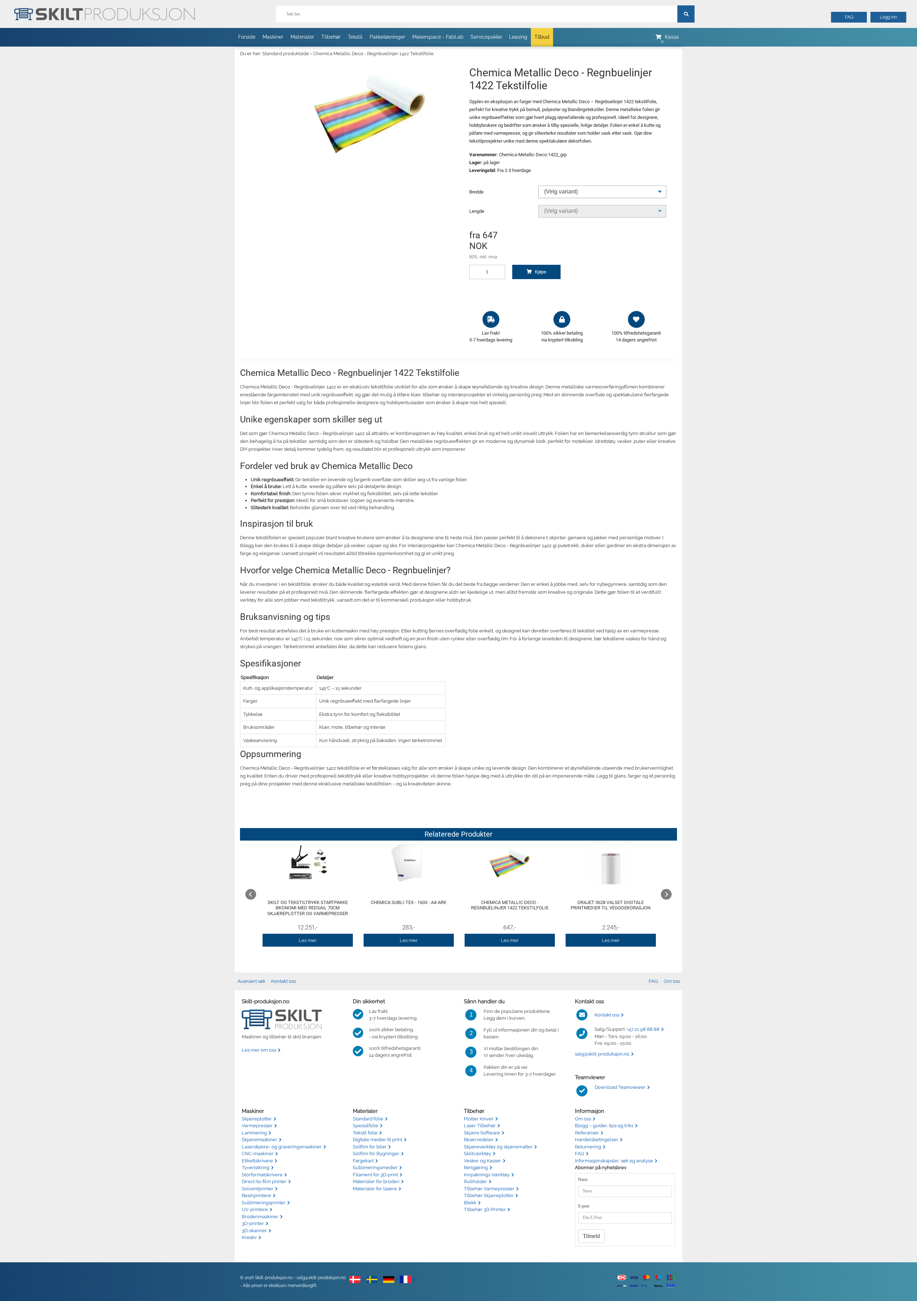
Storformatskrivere (262, 1174)
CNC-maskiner (258, 1153)
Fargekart (363, 1160)
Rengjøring (476, 1167)
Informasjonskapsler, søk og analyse (614, 1160)
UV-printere (255, 1209)
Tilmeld (591, 1236)
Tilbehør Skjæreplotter (489, 1195)
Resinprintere (256, 1195)
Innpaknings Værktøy (487, 1174)
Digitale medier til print (377, 1139)
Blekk (470, 1202)
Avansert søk (251, 981)
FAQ (849, 17)
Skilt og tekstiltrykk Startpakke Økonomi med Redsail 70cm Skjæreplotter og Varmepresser (307, 908)
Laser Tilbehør (480, 1125)
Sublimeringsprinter (263, 1202)
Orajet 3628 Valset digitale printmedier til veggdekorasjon (610, 905)
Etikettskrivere (257, 1160)
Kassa (672, 37)
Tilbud (541, 37)
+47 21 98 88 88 (642, 1029)
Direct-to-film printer (264, 1181)
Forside (246, 37)
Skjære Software (482, 1132)
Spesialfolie (365, 1125)
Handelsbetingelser (596, 1139)
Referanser (587, 1132)
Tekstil (355, 37)
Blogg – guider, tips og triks (604, 1125)
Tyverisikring (255, 1167)
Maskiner (273, 37)
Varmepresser (257, 1125)
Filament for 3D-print (375, 1174)
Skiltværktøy (477, 1153)
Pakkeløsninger (387, 37)
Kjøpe (540, 271)
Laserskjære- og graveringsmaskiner (282, 1146)
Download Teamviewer (620, 1087)
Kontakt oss (283, 981)
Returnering (588, 1146)
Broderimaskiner (260, 1216)
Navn (582, 1179)
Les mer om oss (259, 1050)
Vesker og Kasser (482, 1160)
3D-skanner (254, 1230)
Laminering (254, 1132)
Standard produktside (285, 53)
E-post (583, 1206)
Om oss (672, 981)
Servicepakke (486, 37)
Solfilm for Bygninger (376, 1153)
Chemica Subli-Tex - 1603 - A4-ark (408, 902)
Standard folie (368, 1118)
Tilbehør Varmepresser (489, 1188)
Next (666, 894)
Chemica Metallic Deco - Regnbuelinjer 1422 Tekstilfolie (373, 53)
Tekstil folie (365, 1132)
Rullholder (475, 1181)
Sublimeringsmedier (375, 1167)
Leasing (518, 37)
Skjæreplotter (257, 1118)
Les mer (308, 940)
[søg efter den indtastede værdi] (686, 14)
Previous (250, 894)
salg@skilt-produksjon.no (602, 1054)
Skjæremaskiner (259, 1139)
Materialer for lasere (375, 1188)
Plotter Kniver (479, 1118)
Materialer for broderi (376, 1181)
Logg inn (888, 17)
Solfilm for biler (370, 1146)
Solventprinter (257, 1188)
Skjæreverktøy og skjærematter (498, 1146)
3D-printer (253, 1223)
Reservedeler (479, 1139)
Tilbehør (331, 37)
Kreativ (249, 1237)
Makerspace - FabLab (438, 37)
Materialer (302, 37)
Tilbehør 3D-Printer (485, 1209)
